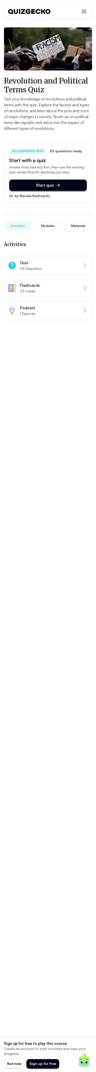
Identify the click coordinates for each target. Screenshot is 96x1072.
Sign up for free (43, 1063)
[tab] (17, 225)
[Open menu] (84, 11)
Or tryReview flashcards (29, 196)
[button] (48, 265)
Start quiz (45, 185)
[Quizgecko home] (29, 11)
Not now (14, 1063)
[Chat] (84, 1060)
